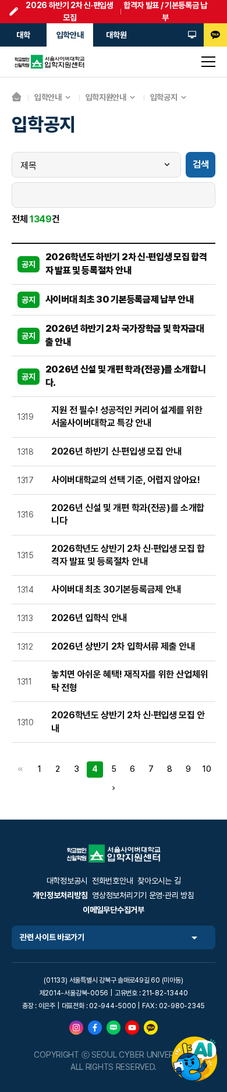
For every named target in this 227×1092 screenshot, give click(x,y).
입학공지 (164, 97)
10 (206, 769)
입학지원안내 (106, 97)
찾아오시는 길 (158, 880)
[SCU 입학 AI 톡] (194, 1059)
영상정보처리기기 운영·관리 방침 (143, 895)
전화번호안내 (112, 880)
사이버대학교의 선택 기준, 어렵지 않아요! (125, 479)
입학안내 (70, 35)
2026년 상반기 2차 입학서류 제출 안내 (123, 646)
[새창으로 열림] (76, 1027)
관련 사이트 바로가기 (52, 937)
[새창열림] (192, 35)
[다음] (113, 788)
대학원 (116, 35)
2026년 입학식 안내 (89, 617)
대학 (23, 35)
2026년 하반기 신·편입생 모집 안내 (116, 451)
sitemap (208, 62)
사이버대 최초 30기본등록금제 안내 (116, 589)
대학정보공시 (67, 880)
